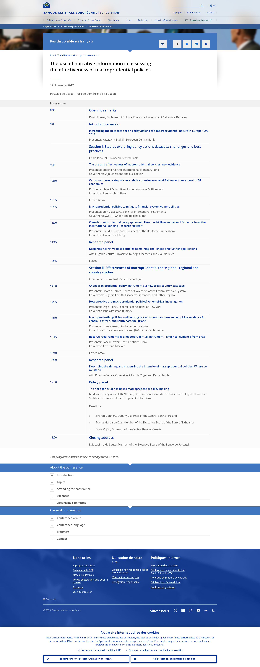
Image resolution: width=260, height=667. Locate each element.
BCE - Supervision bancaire (196, 20)
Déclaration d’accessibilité (166, 582)
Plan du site (51, 599)
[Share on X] (177, 44)
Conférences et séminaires (100, 26)
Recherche (143, 20)
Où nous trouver (82, 592)
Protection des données (164, 565)
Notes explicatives (83, 575)
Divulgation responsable (126, 582)
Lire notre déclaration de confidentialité (100, 650)
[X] (175, 610)
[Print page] (163, 44)
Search (202, 5)
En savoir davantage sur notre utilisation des (156, 650)
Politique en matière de (169, 578)
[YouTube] (198, 610)
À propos (177, 13)
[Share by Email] (206, 44)
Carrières (210, 13)
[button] (207, 6)
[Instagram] (190, 610)
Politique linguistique (163, 587)
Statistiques (113, 20)
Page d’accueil (49, 26)
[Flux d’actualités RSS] (213, 610)
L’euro (128, 20)
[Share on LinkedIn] (196, 44)
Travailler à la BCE (83, 570)
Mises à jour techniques (125, 577)
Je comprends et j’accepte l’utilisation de (86, 659)
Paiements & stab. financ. (89, 20)
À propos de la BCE (84, 565)
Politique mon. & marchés (59, 20)
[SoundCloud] (206, 610)
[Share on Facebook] (187, 44)
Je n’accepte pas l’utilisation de (174, 659)
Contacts (78, 587)
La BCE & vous (193, 13)
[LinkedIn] (183, 610)
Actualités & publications (166, 20)
